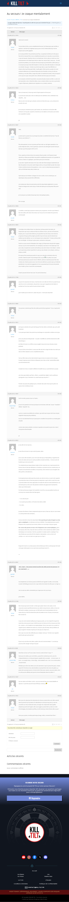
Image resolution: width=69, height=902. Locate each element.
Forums (13, 19)
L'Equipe (48, 880)
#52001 (59, 677)
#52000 (59, 648)
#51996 (59, 393)
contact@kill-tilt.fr (36, 887)
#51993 (59, 277)
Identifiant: (11, 733)
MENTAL (17, 19)
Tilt (21, 19)
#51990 (59, 125)
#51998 (59, 562)
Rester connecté (14, 741)
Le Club (20, 880)
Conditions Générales (21, 884)
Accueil (8, 19)
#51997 (59, 440)
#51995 (59, 322)
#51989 (59, 88)
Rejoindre (35, 798)
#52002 (59, 695)
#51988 (59, 35)
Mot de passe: (12, 737)
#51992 (59, 225)
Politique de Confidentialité (48, 884)
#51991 (59, 206)
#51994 (59, 303)
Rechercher (58, 750)
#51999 (59, 601)
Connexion (57, 743)
